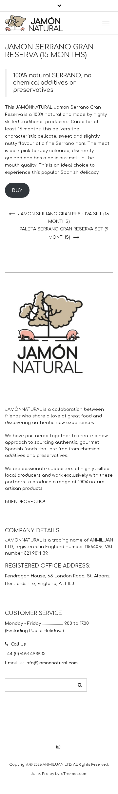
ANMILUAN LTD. (57, 764)
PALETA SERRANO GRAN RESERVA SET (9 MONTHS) (64, 233)
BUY (17, 190)
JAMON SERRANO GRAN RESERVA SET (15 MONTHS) (63, 218)
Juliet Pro (40, 774)
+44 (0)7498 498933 (25, 653)
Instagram (58, 750)
